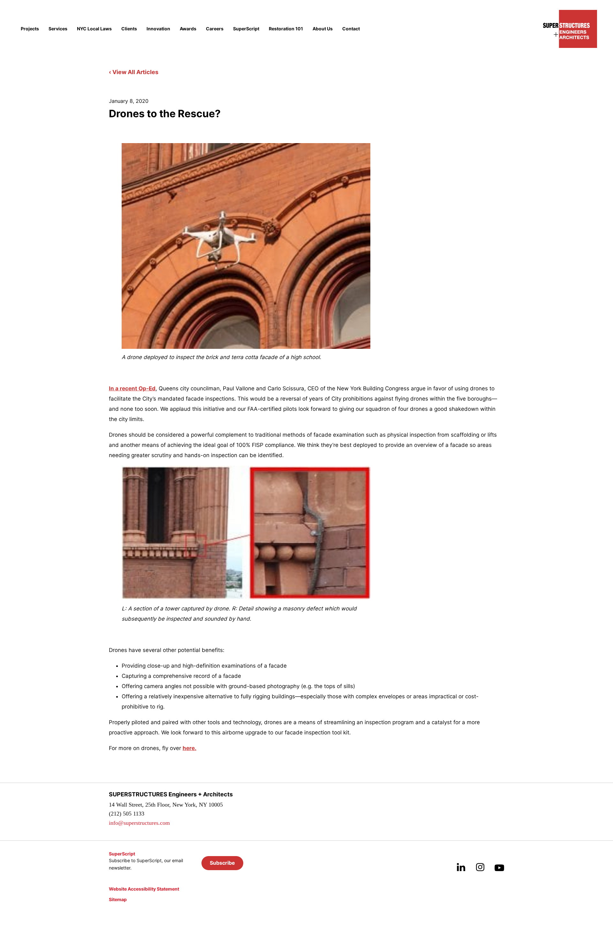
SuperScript (246, 28)
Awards (188, 28)
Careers (214, 28)
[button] (222, 863)
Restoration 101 (286, 28)
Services (58, 28)
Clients (129, 28)
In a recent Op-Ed (132, 388)
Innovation (158, 28)
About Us (323, 28)
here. (189, 748)
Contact (351, 28)
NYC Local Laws (94, 28)
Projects (30, 28)
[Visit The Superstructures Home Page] (570, 29)
